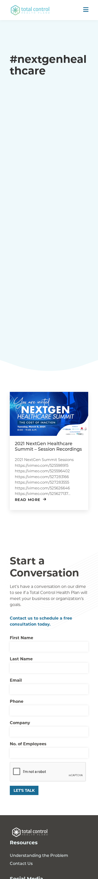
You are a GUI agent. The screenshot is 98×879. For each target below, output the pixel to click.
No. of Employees (28, 743)
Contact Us (21, 863)
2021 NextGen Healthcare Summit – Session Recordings (48, 446)
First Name (21, 637)
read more (27, 499)
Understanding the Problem (39, 855)
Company (20, 722)
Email (16, 680)
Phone (16, 701)
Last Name (21, 658)
